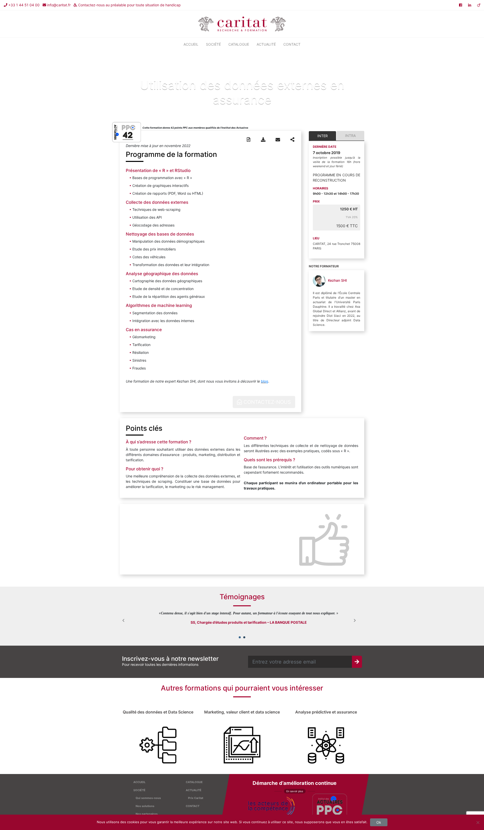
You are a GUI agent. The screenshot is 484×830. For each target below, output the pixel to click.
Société (213, 44)
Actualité (266, 44)
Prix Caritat (195, 798)
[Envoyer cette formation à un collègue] (278, 140)
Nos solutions (145, 806)
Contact (291, 44)
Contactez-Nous (266, 402)
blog (264, 381)
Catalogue (238, 44)
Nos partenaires (147, 814)
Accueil (191, 44)
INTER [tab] (322, 136)
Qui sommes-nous (148, 798)
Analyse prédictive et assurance (326, 711)
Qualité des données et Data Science (158, 711)
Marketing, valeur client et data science (242, 711)
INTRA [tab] (350, 135)
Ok (378, 822)
